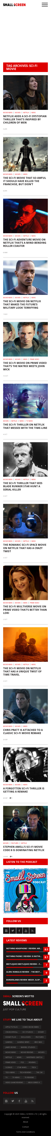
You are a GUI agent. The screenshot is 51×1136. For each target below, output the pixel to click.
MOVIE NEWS (8, 112)
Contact (25, 1127)
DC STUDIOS (28, 1032)
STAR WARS (22, 1067)
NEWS (33, 112)
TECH (34, 1067)
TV (6, 1077)
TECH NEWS (10, 1072)
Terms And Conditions (25, 1132)
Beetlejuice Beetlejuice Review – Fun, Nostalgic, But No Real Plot (25, 964)
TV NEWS (29, 421)
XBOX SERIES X (34, 1082)
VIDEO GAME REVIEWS (14, 1082)
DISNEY (41, 1032)
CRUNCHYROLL (11, 1032)
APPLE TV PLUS (11, 1027)
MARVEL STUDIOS (28, 1047)
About (25, 1122)
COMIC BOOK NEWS (31, 1027)
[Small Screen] (14, 4)
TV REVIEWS (29, 1077)
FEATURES (15, 843)
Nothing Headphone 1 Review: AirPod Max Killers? (25, 948)
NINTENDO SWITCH (34, 1057)
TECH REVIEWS (25, 1072)
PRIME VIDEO (34, 359)
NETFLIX (26, 112)
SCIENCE (8, 1067)
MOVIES (18, 112)
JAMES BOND (10, 1047)
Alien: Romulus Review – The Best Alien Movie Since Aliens (25, 972)
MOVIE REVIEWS (27, 1052)
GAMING (8, 1042)
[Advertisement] (25, 35)
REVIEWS (32, 1062)
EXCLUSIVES (26, 1037)
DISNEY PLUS (10, 1037)
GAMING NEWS (23, 1042)
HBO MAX (38, 1042)
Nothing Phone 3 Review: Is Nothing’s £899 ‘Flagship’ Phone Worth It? (25, 956)
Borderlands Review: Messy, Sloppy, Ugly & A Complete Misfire (25, 979)
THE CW (39, 1072)
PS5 (22, 1062)
